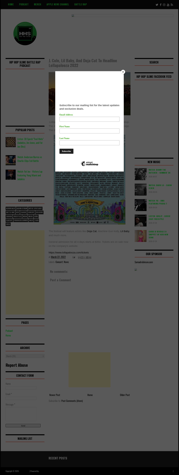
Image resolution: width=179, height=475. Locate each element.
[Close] (123, 72)
